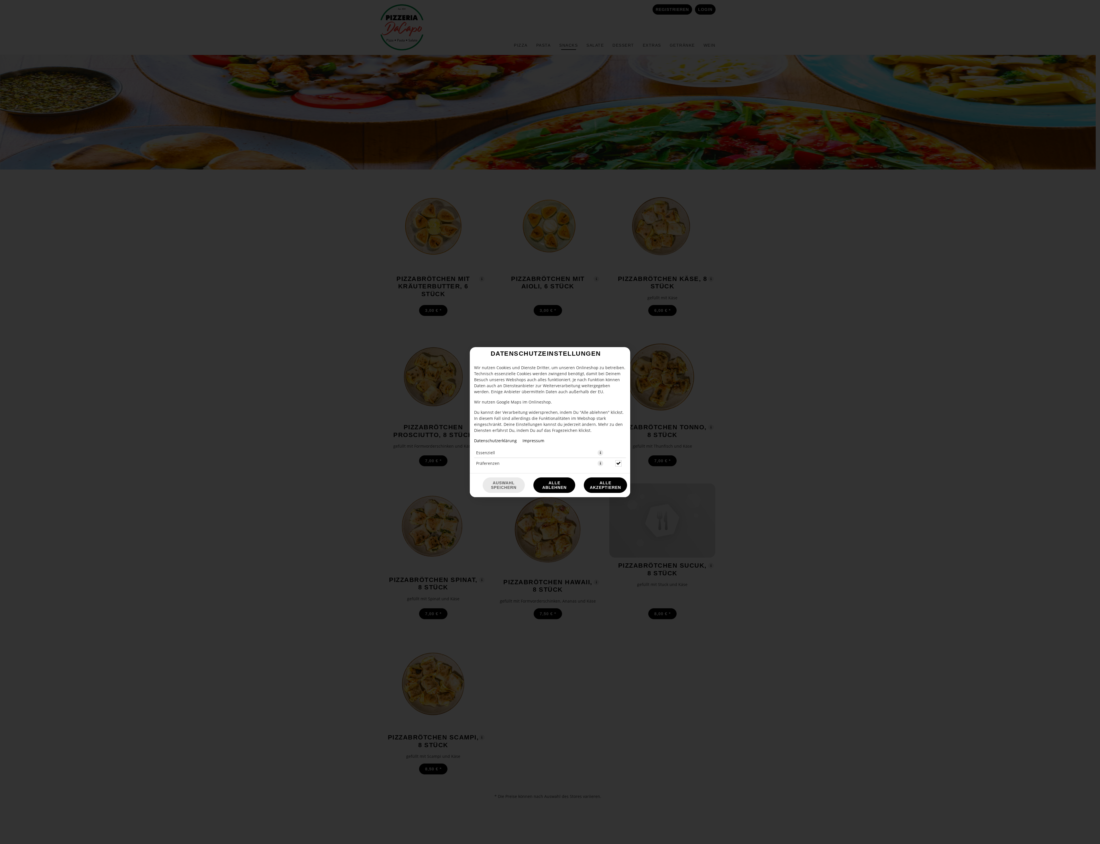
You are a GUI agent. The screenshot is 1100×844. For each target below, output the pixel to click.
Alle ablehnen (554, 485)
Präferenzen (488, 463)
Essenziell (485, 452)
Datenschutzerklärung (495, 440)
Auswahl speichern (503, 485)
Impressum (533, 440)
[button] (600, 453)
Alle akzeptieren (605, 485)
